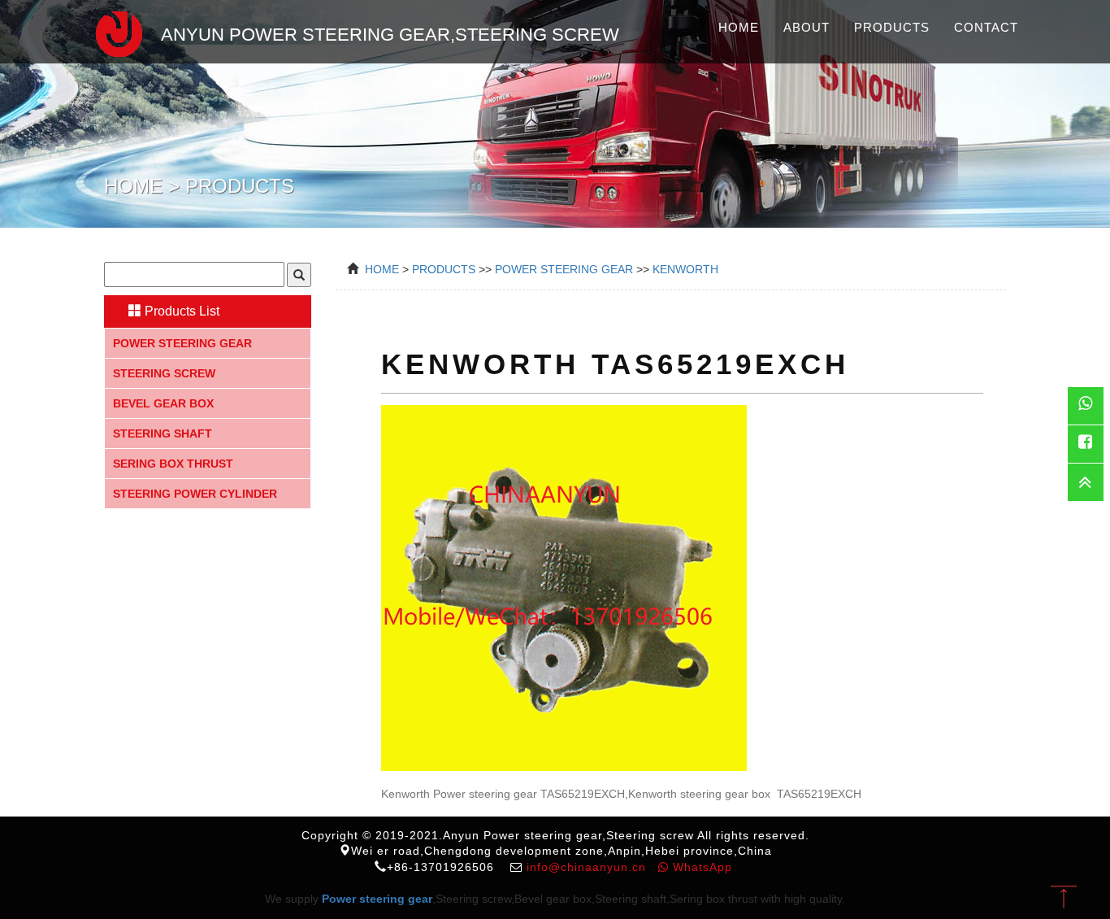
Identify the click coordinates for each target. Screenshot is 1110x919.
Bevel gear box (163, 403)
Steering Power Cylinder (195, 493)
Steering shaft (162, 433)
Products (892, 27)
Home (738, 27)
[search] (299, 275)
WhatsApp (700, 866)
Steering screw (164, 373)
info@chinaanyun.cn (586, 866)
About (806, 27)
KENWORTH (685, 269)
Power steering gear (182, 343)
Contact (986, 27)
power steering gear (564, 269)
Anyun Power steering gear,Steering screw (390, 34)
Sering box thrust (173, 463)
